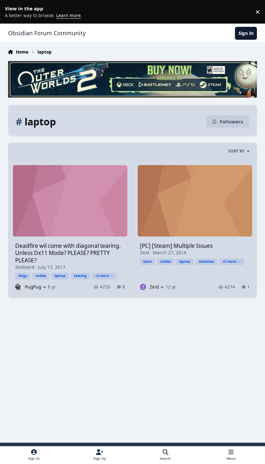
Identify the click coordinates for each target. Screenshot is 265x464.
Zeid (144, 252)
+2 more (102, 275)
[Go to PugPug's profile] (18, 287)
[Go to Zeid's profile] (143, 287)
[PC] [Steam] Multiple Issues (176, 245)
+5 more (229, 261)
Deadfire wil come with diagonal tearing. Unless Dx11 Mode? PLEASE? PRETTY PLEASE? (68, 253)
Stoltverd (24, 267)
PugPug (33, 287)
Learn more (13, 11)
